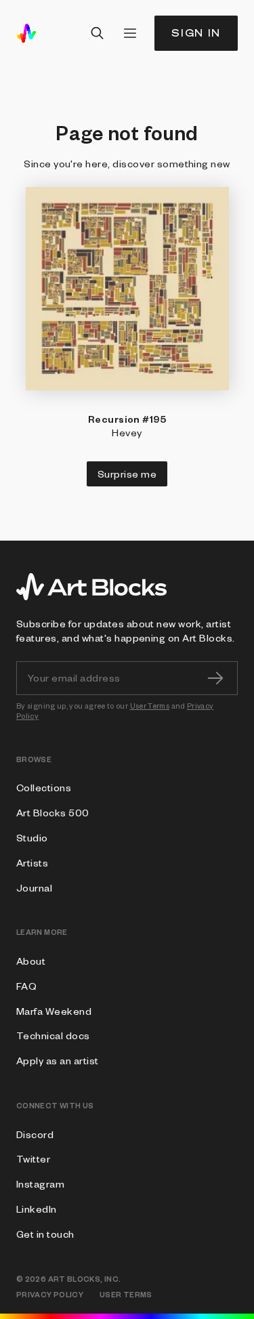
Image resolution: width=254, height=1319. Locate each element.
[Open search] (97, 33)
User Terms (150, 705)
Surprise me (127, 473)
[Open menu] (130, 33)
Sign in (196, 33)
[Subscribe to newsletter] (215, 678)
